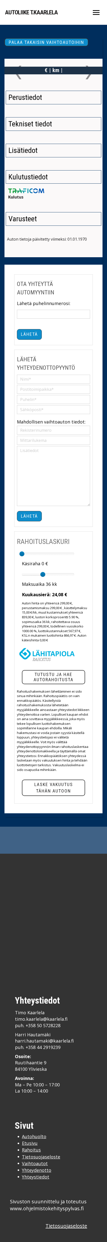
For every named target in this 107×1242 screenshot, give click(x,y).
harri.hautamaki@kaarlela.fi (44, 1041)
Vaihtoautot (35, 1163)
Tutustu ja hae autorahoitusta (53, 677)
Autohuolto (34, 1136)
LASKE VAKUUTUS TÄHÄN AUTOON (53, 787)
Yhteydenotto (36, 1170)
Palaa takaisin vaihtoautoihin (46, 42)
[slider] (21, 553)
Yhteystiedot (35, 1177)
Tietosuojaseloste (41, 1157)
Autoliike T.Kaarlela (31, 12)
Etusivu (30, 1143)
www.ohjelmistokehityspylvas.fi (47, 1208)
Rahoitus (31, 1150)
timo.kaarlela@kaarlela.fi (41, 1019)
